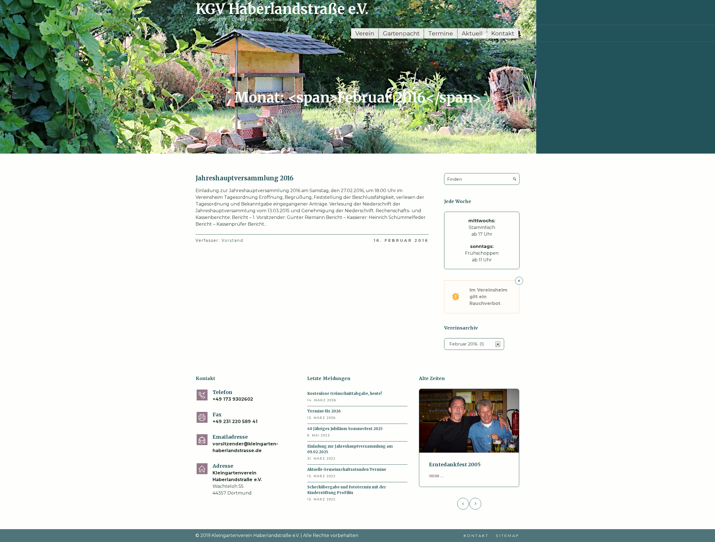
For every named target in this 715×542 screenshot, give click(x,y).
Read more (469, 421)
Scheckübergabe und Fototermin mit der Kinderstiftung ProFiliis (346, 490)
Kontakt (476, 535)
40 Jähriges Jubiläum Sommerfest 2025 (345, 428)
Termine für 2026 (324, 411)
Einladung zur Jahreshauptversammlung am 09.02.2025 (350, 449)
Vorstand (232, 240)
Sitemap (507, 535)
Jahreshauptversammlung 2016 (245, 178)
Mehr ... (436, 476)
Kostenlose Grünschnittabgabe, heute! (344, 393)
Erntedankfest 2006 (455, 464)
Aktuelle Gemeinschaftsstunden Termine (346, 469)
